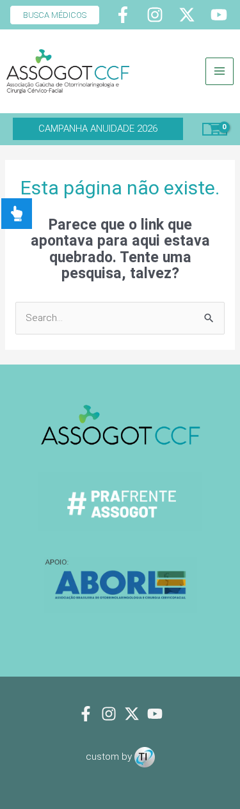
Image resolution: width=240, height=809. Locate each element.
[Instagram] (155, 14)
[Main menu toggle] (219, 72)
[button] (50, 15)
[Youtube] (219, 14)
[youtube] (155, 713)
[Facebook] (123, 14)
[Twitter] (187, 14)
